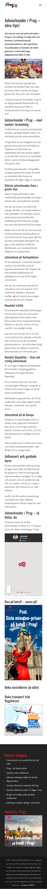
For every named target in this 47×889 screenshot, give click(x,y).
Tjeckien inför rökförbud (17, 773)
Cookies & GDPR (28, 885)
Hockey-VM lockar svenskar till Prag (23, 785)
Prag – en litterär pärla (17, 768)
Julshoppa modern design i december (23, 802)
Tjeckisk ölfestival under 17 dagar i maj (24, 790)
